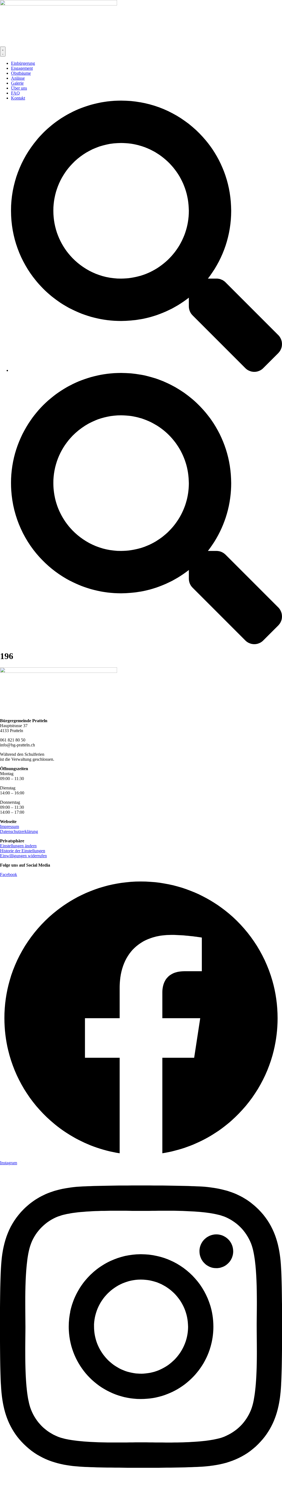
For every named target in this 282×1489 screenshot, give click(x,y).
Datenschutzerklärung (19, 831)
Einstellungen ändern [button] (18, 845)
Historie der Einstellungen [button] (22, 850)
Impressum (9, 826)
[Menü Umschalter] (3, 52)
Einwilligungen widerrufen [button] (23, 855)
